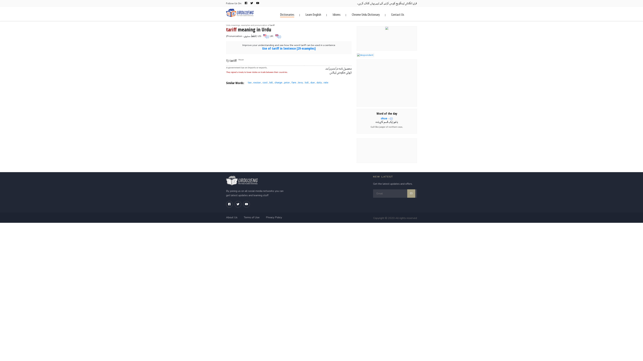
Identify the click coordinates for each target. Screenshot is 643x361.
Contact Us (397, 14)
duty (319, 82)
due (312, 82)
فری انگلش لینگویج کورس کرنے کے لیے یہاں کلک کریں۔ (387, 3)
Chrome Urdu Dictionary (366, 14)
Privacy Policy (274, 217)
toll (307, 82)
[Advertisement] (289, 114)
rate (326, 82)
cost (265, 82)
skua (384, 118)
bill (271, 82)
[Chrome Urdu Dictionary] (387, 28)
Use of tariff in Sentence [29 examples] (289, 48)
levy (300, 82)
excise (257, 82)
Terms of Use (252, 217)
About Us (231, 217)
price (287, 82)
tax (250, 82)
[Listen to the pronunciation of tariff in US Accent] (265, 36)
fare (294, 82)
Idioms (336, 14)
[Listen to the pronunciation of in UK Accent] (277, 36)
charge (278, 82)
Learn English (313, 14)
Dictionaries (287, 14)
